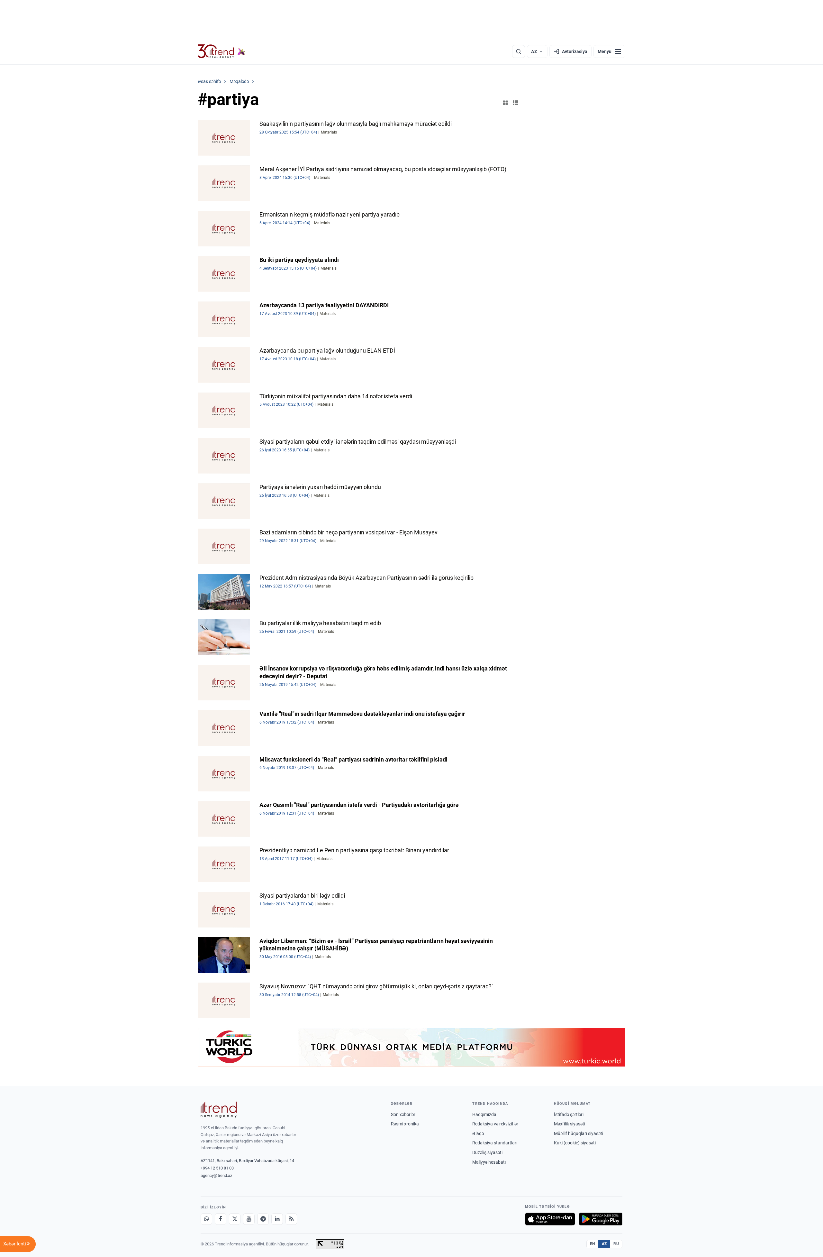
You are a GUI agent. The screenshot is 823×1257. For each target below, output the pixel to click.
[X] (234, 1219)
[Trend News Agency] (219, 1110)
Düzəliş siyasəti (487, 1152)
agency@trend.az (216, 1175)
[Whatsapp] (206, 1219)
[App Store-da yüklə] (550, 1219)
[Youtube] (249, 1219)
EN (592, 1244)
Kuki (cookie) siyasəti (575, 1142)
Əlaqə (478, 1133)
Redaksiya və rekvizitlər (495, 1123)
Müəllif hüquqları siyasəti (578, 1133)
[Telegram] (263, 1219)
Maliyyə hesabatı (489, 1162)
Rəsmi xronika (405, 1123)
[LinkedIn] (277, 1219)
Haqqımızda (484, 1114)
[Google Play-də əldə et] (600, 1219)
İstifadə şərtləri (568, 1114)
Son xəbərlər (403, 1114)
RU (616, 1244)
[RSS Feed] (291, 1219)
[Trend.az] (221, 51)
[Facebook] (220, 1219)
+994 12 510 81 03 (217, 1168)
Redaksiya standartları (494, 1142)
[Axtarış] (518, 51)
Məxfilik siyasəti (569, 1123)
